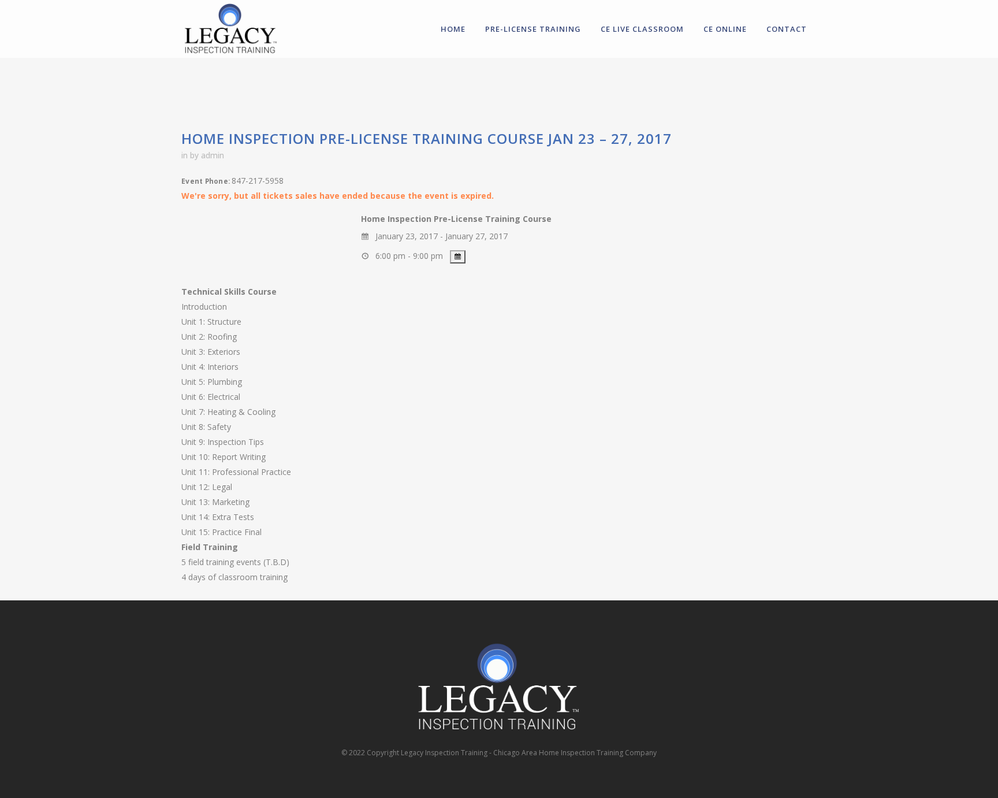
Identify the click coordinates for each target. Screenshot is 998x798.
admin (212, 155)
